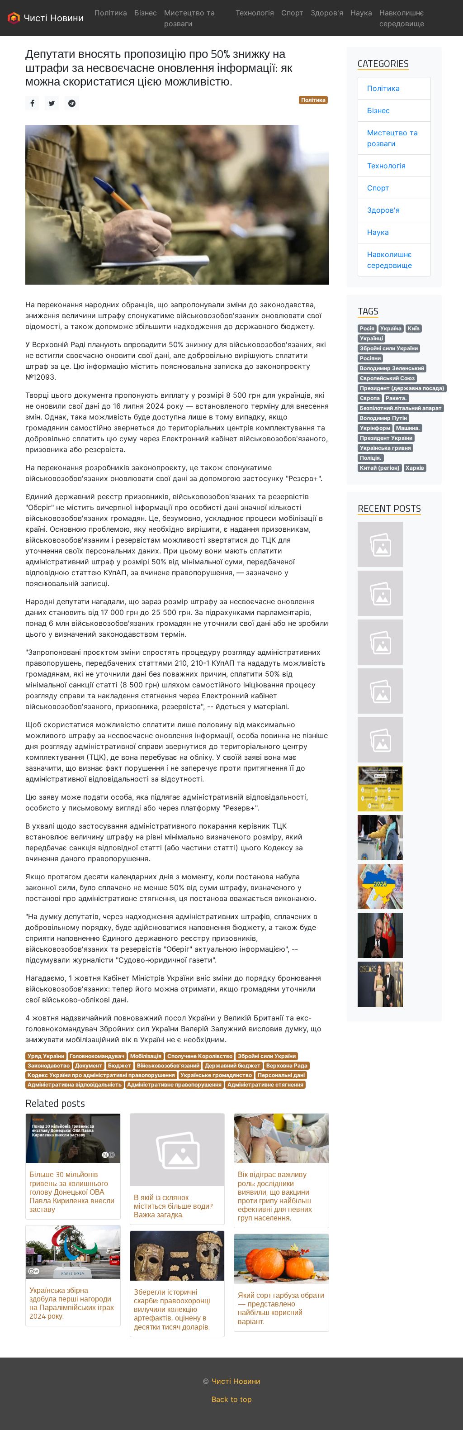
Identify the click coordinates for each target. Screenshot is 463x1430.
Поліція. (371, 457)
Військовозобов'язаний (168, 1065)
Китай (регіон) (380, 467)
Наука (378, 232)
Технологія (386, 165)
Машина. (408, 427)
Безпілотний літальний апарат (401, 408)
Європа (370, 398)
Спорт (378, 187)
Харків (415, 467)
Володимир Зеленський (392, 368)
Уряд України (46, 1056)
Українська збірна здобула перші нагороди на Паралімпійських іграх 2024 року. (71, 1303)
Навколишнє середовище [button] (401, 18)
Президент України (386, 437)
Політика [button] (110, 12)
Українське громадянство (216, 1075)
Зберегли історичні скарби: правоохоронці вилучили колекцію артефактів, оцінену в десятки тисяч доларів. (172, 1309)
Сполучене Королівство (199, 1056)
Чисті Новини (52, 18)
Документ (88, 1065)
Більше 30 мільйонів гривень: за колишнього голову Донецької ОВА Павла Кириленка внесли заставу (71, 1192)
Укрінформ (375, 427)
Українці (371, 338)
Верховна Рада (286, 1065)
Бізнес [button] (145, 12)
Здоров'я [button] (327, 12)
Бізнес (378, 110)
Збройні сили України (267, 1056)
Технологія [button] (255, 12)
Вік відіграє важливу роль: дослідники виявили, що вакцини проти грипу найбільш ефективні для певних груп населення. (275, 1196)
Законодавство (49, 1065)
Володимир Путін (383, 418)
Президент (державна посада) (402, 388)
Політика (313, 99)
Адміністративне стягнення (265, 1084)
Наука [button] (361, 12)
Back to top (232, 1399)
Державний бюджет (232, 1065)
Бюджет (119, 1065)
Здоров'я (383, 209)
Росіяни (370, 358)
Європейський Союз (387, 378)
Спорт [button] (292, 12)
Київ (414, 328)
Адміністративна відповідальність (75, 1084)
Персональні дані (281, 1075)
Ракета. (396, 398)
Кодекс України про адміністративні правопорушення (101, 1075)
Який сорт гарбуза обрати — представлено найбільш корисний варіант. (281, 1308)
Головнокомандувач (97, 1056)
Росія (367, 328)
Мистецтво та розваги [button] (189, 18)
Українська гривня (385, 447)
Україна (391, 328)
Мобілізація (145, 1056)
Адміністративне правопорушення (174, 1084)
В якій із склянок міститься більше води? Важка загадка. (173, 1206)
